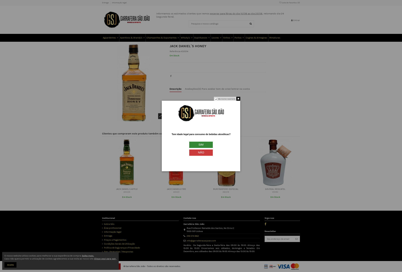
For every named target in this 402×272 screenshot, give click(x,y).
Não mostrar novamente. (227, 99)
